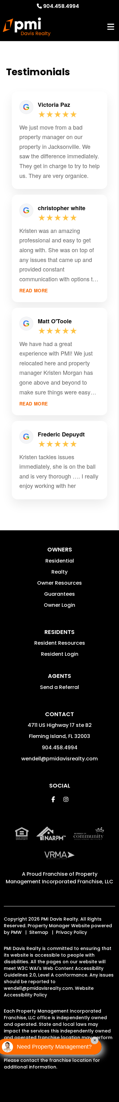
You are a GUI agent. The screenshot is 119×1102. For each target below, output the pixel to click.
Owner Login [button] (59, 605)
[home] (26, 26)
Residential (59, 560)
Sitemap (38, 932)
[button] (53, 799)
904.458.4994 (61, 6)
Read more (33, 290)
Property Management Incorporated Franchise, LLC (59, 877)
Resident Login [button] (59, 654)
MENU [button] (110, 27)
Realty (59, 571)
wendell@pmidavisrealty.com (59, 758)
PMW (16, 932)
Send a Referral (59, 687)
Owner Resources (59, 583)
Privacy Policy (71, 932)
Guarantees (59, 594)
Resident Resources (59, 643)
